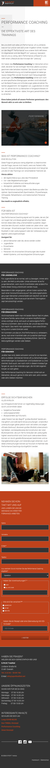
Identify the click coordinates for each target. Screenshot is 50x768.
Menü (46, 4)
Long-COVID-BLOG (9, 719)
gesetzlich (8, 605)
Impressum (35, 760)
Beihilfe (7, 611)
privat (6, 608)
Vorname (4, 534)
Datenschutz (45, 760)
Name (3, 523)
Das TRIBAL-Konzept (9, 723)
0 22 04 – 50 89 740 (13, 673)
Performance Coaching (10, 727)
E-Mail (3, 546)
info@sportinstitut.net (16, 676)
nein (7, 585)
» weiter (25, 638)
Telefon (3, 557)
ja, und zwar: (10, 587)
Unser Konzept (7, 730)
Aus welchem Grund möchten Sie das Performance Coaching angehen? (22, 570)
